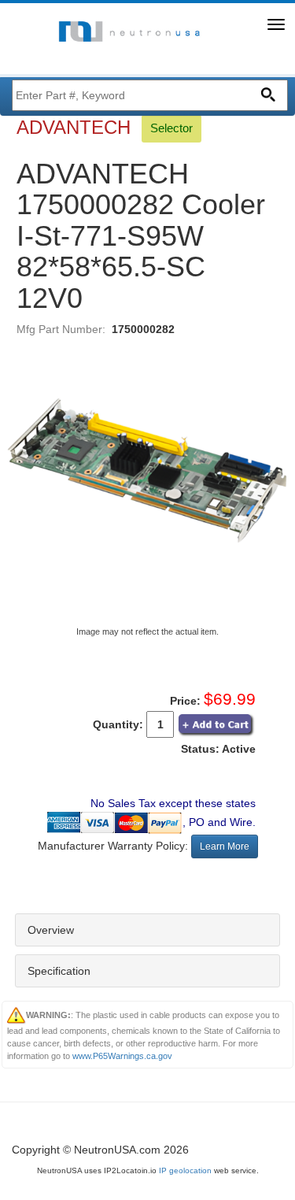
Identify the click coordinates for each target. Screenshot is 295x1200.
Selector (171, 128)
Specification (59, 971)
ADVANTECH (76, 127)
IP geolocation (185, 1170)
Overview (51, 930)
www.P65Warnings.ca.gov (122, 1056)
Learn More (224, 846)
